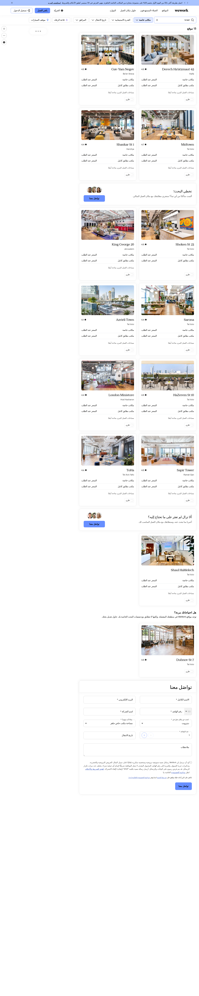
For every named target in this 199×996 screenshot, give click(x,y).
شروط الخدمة (162, 777)
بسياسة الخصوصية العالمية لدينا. (139, 777)
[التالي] (184, 2)
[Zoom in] (4, 28)
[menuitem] (165, 11)
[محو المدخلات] (157, 20)
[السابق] (187, 2)
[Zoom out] (4, 35)
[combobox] (188, 711)
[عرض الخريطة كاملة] (4, 42)
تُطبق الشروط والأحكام (94, 769)
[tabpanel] (137, 352)
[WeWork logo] (181, 10)
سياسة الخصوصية (178, 772)
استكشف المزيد (54, 3)
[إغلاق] (12, 3)
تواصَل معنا (94, 198)
